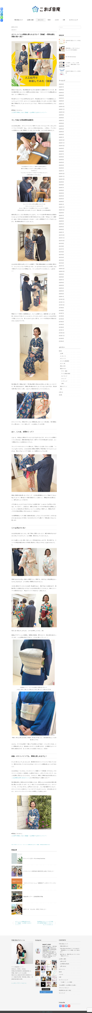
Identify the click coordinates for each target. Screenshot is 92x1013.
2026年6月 (61, 89)
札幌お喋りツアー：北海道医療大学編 (33, 896)
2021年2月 (61, 263)
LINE (64, 19)
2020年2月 (61, 293)
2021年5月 (61, 254)
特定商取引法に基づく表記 (65, 990)
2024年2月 (61, 168)
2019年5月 (61, 319)
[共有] (1, 20)
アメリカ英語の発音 (65, 373)
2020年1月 (61, 296)
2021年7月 (61, 249)
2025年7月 (61, 120)
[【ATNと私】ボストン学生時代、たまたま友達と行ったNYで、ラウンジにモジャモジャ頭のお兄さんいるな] (48, 968)
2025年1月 (61, 137)
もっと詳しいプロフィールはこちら (19, 983)
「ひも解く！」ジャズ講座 (66, 982)
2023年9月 (61, 182)
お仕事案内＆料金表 (64, 963)
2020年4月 (61, 288)
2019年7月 (61, 313)
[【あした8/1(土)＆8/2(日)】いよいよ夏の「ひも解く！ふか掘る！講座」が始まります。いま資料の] (37, 968)
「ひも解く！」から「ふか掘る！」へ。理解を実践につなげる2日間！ (73, 64)
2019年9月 (61, 307)
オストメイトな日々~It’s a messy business (34, 858)
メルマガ (57, 19)
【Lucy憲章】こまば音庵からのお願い (68, 985)
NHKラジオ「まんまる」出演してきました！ (34, 909)
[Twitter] (1, 11)
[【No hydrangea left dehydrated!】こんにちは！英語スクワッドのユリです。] (54, 973)
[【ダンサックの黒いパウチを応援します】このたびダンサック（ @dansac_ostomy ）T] (43, 968)
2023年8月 (61, 184)
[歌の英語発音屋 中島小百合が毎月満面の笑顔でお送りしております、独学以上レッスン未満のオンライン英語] (43, 973)
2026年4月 (61, 95)
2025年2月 (61, 134)
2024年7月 (61, 154)
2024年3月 (61, 165)
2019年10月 (61, 305)
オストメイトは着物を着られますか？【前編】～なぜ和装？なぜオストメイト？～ (23, 923)
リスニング (63, 378)
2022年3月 (61, 226)
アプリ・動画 (64, 371)
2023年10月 (61, 179)
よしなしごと (63, 356)
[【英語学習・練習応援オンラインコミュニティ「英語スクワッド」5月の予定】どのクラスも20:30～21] (37, 979)
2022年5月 (61, 221)
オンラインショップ (73, 19)
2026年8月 (61, 84)
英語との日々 (63, 366)
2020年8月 (61, 277)
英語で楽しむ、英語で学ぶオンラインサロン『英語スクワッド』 (70, 955)
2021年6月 (61, 251)
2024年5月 (61, 159)
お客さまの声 (63, 961)
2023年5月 (61, 193)
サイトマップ (62, 993)
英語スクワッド (63, 386)
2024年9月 (61, 148)
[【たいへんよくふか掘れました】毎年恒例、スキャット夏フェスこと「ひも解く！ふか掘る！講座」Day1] (54, 962)
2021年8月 (61, 246)
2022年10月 (61, 210)
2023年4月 (61, 196)
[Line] (1, 17)
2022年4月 (61, 224)
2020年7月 (61, 279)
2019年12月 (61, 299)
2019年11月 (61, 302)
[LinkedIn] (1, 14)
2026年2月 (61, 101)
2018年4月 (61, 341)
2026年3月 (61, 98)
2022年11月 (61, 207)
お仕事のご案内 (30, 19)
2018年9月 (61, 338)
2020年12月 (61, 268)
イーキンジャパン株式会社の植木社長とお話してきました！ (38, 871)
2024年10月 (61, 145)
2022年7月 (61, 215)
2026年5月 (61, 92)
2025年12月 (61, 106)
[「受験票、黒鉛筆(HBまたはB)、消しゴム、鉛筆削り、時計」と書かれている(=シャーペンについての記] (48, 973)
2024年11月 (61, 142)
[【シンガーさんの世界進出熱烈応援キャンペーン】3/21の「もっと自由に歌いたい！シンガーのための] (37, 984)
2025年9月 (61, 115)
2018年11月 (61, 335)
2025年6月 (61, 123)
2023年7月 (61, 187)
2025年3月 (61, 131)
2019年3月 (61, 324)
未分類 (60, 395)
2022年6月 (61, 218)
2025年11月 (61, 109)
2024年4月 (61, 162)
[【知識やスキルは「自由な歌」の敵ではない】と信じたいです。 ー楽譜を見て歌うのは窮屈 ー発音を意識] (54, 968)
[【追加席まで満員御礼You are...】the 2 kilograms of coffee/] (54, 984)
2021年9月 (61, 243)
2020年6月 (61, 282)
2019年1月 (61, 330)
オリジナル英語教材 (64, 361)
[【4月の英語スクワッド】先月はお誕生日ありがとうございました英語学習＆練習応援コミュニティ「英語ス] (54, 979)
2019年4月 (61, 321)
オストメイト (40, 19)
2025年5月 (61, 126)
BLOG (49, 19)
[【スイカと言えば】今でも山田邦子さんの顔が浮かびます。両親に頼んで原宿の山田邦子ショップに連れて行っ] (48, 962)
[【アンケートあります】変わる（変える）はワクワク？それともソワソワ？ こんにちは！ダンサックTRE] (37, 962)
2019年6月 (61, 316)
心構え (62, 383)
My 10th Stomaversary (71, 56)
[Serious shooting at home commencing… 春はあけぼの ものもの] (48, 979)
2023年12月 (61, 173)
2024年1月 (61, 170)
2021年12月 (61, 235)
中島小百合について (18, 19)
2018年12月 (61, 332)
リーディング (64, 381)
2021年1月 (61, 265)
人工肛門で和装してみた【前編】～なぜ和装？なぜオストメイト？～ (29, 112)
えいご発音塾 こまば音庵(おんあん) (46, 1011)
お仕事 (61, 353)
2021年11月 (61, 237)
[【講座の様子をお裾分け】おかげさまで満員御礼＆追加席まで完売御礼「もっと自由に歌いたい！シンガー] (43, 984)
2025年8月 (61, 117)
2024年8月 (61, 151)
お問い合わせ (63, 966)
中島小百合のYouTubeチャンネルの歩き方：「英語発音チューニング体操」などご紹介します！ (70, 950)
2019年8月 (61, 310)
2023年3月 (61, 198)
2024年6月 (61, 156)
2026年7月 (61, 87)
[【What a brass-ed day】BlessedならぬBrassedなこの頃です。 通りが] (43, 979)
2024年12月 (61, 140)
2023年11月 (61, 176)
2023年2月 (61, 201)
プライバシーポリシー (64, 987)
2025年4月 (61, 129)
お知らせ (61, 392)
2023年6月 (61, 190)
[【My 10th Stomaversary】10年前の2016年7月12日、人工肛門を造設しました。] (37, 973)
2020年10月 (61, 271)
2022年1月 (61, 232)
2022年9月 (61, 212)
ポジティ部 (62, 363)
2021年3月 (61, 260)
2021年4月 (61, 257)
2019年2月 (61, 327)
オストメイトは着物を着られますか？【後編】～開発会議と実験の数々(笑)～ (36, 844)
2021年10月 (61, 240)
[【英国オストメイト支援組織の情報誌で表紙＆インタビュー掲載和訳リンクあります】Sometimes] (48, 984)
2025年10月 (61, 112)
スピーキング (64, 376)
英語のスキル (63, 368)
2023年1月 (61, 204)
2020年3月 (61, 291)
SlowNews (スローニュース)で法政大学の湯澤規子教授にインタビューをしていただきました (45, 923)
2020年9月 (61, 274)
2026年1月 (61, 103)
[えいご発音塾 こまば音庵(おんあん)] (46, 5)
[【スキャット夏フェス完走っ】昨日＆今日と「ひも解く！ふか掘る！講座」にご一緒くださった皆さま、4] (43, 962)
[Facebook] (1, 8)
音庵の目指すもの (64, 946)
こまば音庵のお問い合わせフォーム (21, 778)
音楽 (61, 389)
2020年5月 (61, 285)
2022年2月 (61, 229)
